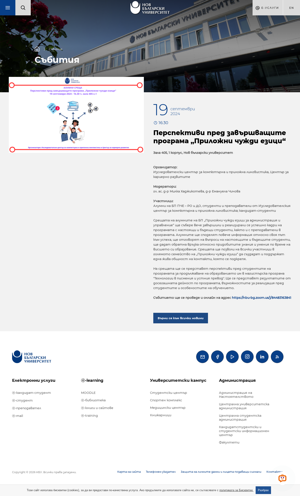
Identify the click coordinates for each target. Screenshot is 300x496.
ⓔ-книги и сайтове (97, 408)
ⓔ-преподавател (26, 408)
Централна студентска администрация (240, 418)
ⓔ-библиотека (93, 400)
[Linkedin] (262, 356)
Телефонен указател (161, 471)
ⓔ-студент (22, 400)
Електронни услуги (33, 380)
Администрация (237, 380)
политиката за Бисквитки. (236, 490)
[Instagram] (247, 356)
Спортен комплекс (166, 400)
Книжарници (160, 415)
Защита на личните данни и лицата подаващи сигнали (221, 471)
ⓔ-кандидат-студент (31, 393)
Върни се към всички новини (181, 318)
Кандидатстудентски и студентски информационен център (244, 431)
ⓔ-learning (92, 380)
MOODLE (88, 393)
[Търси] (23, 7)
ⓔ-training (89, 416)
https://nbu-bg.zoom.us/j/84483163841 (261, 298)
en (291, 7)
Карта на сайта (129, 471)
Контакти (274, 471)
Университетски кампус (178, 380)
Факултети (229, 442)
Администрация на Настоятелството (236, 395)
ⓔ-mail (17, 416)
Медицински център (168, 408)
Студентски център (168, 393)
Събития (55, 49)
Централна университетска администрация (244, 406)
